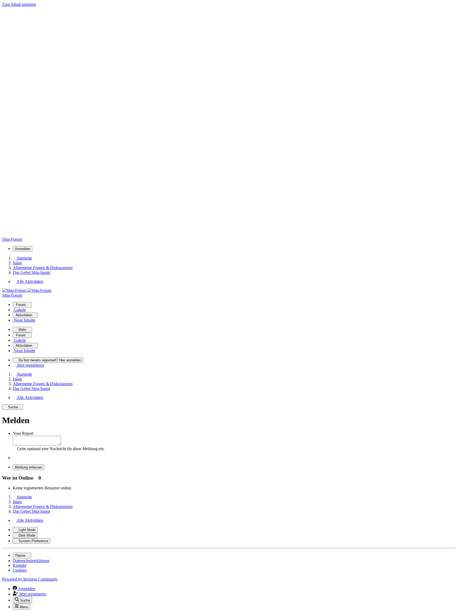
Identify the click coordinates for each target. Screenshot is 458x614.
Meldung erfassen (28, 467)
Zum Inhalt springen (19, 4)
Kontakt (19, 565)
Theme (21, 556)
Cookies (20, 570)
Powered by (30, 579)
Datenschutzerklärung (31, 560)
